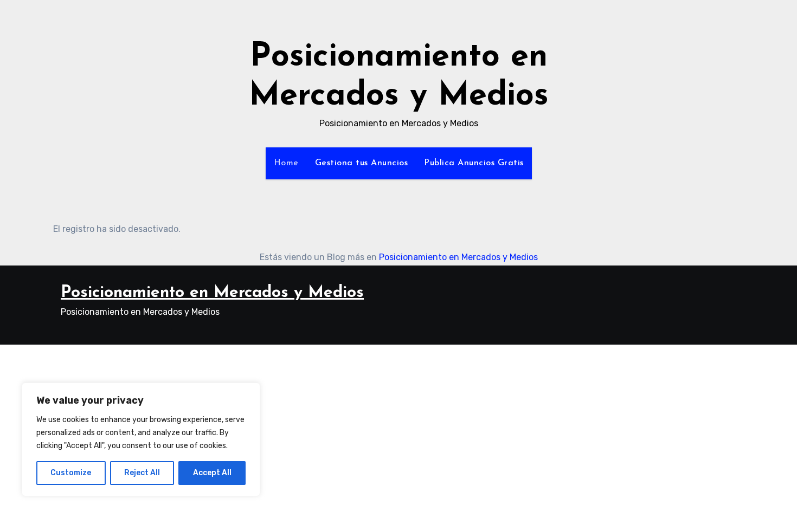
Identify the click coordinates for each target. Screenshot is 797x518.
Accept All (212, 472)
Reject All (142, 472)
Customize (70, 472)
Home (286, 163)
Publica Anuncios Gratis (474, 163)
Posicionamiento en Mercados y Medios (458, 257)
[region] (141, 439)
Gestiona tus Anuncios (361, 163)
